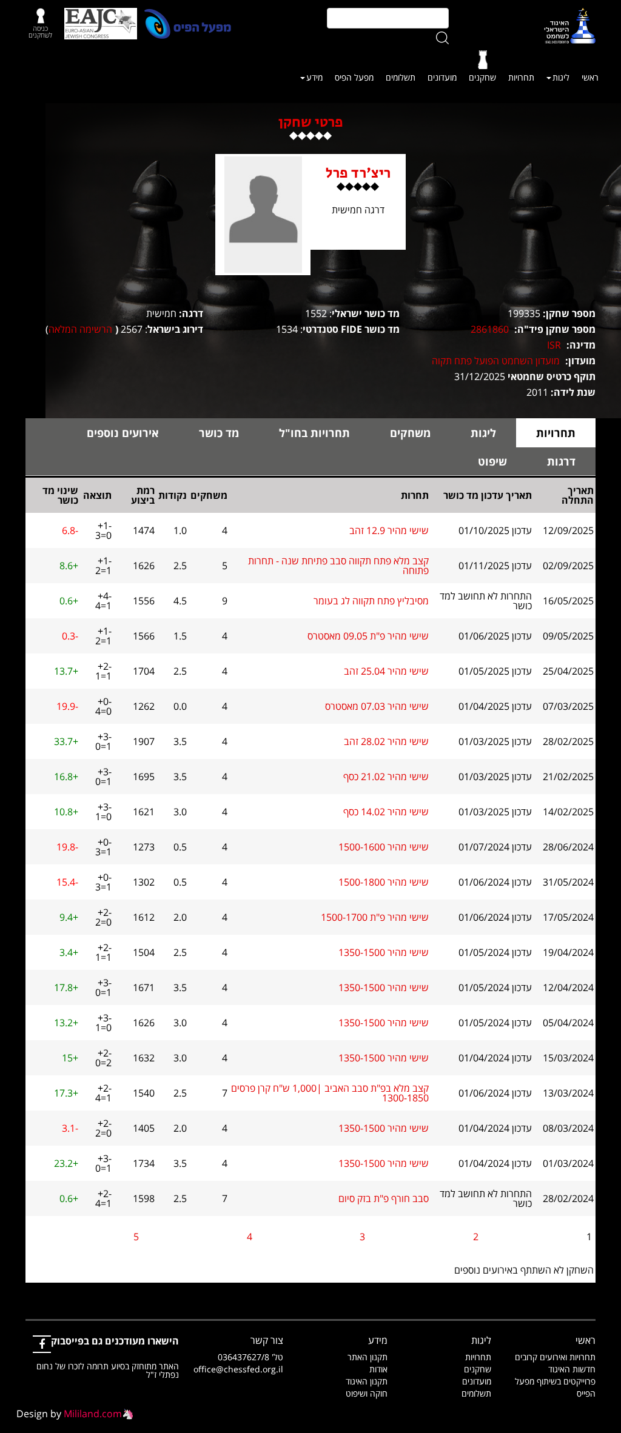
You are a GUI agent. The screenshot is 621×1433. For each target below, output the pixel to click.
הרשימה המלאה (80, 329)
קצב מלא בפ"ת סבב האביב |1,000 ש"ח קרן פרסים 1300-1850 (330, 1092)
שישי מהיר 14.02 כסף (386, 811)
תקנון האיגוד (367, 1381)
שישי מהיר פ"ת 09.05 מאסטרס (368, 636)
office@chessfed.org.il (238, 1369)
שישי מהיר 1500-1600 (383, 846)
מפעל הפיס (354, 77)
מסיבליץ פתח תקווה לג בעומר (371, 600)
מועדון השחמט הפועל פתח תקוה (496, 360)
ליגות (560, 77)
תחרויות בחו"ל (314, 433)
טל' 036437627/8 (250, 1357)
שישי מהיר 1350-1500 (383, 952)
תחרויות (521, 77)
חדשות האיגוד (572, 1369)
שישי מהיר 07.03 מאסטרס (377, 706)
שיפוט (492, 461)
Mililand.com (93, 1413)
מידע (314, 77)
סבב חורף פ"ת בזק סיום (383, 1198)
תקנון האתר (367, 1357)
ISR (554, 345)
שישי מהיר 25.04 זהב (386, 671)
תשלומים (400, 77)
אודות (378, 1369)
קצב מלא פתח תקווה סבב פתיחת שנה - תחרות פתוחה (338, 565)
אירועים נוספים (123, 433)
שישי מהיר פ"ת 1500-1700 (375, 917)
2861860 (490, 329)
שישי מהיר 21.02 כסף (386, 776)
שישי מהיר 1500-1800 (383, 882)
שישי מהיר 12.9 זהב (389, 530)
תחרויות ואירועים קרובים (555, 1357)
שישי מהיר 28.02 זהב (386, 741)
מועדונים (442, 77)
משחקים (410, 433)
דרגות (561, 461)
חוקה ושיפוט (367, 1393)
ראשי (590, 77)
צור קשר (266, 1340)
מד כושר (219, 433)
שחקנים (482, 77)
